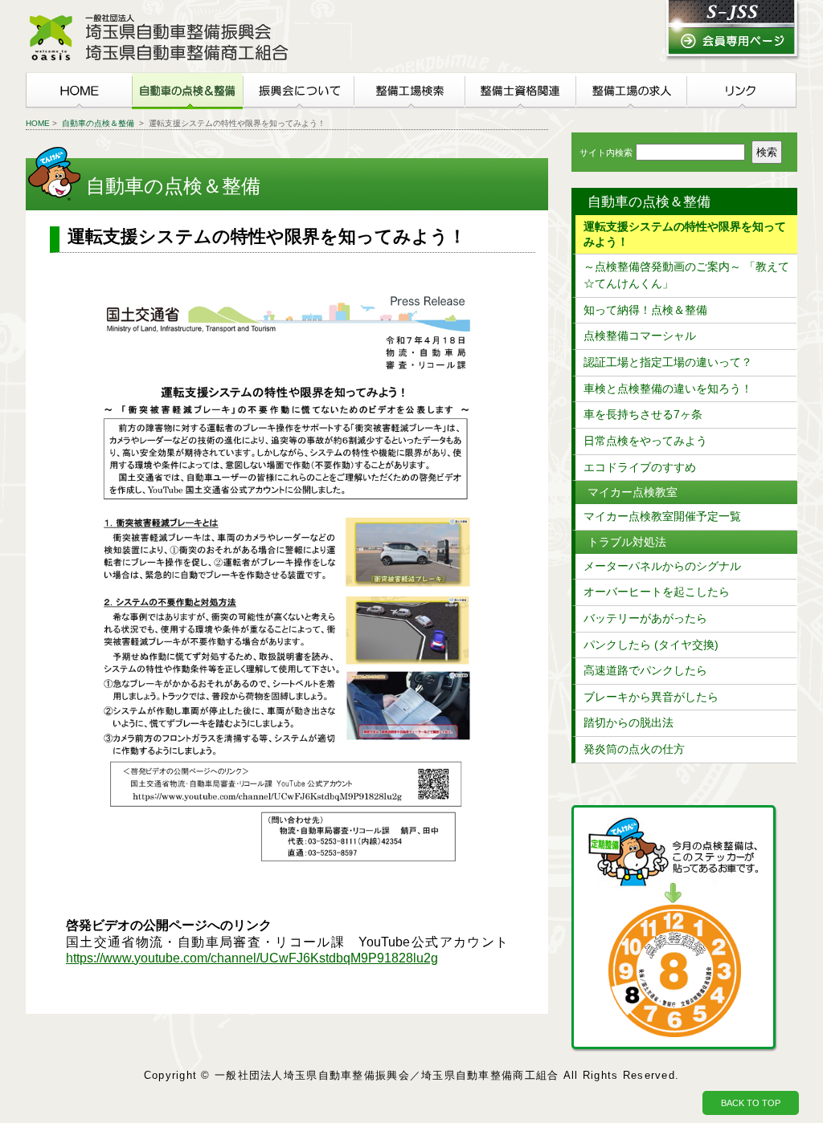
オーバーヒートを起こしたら (656, 591)
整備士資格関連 (520, 90)
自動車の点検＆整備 (187, 90)
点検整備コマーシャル (639, 335)
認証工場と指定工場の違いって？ (667, 362)
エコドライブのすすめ (639, 467)
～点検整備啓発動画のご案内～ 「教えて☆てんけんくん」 (686, 275)
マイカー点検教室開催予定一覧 (662, 516)
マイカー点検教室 (633, 492)
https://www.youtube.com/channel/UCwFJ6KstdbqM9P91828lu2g (252, 958)
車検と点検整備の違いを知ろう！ (667, 388)
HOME (38, 123)
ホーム (79, 90)
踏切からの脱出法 (628, 722)
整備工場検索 (409, 90)
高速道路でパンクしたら (645, 670)
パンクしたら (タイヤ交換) (651, 644)
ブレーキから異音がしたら (651, 696)
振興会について (298, 90)
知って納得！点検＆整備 (645, 309)
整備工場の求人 (630, 90)
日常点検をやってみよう (645, 440)
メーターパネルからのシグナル (662, 565)
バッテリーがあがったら (645, 618)
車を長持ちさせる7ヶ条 (642, 414)
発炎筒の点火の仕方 (634, 749)
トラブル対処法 (627, 541)
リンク (741, 90)
